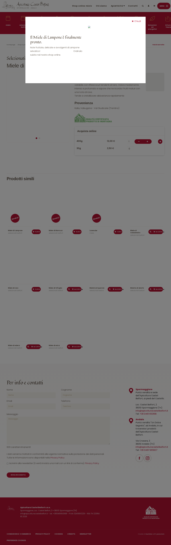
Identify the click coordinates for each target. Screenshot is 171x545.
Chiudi (137, 21)
